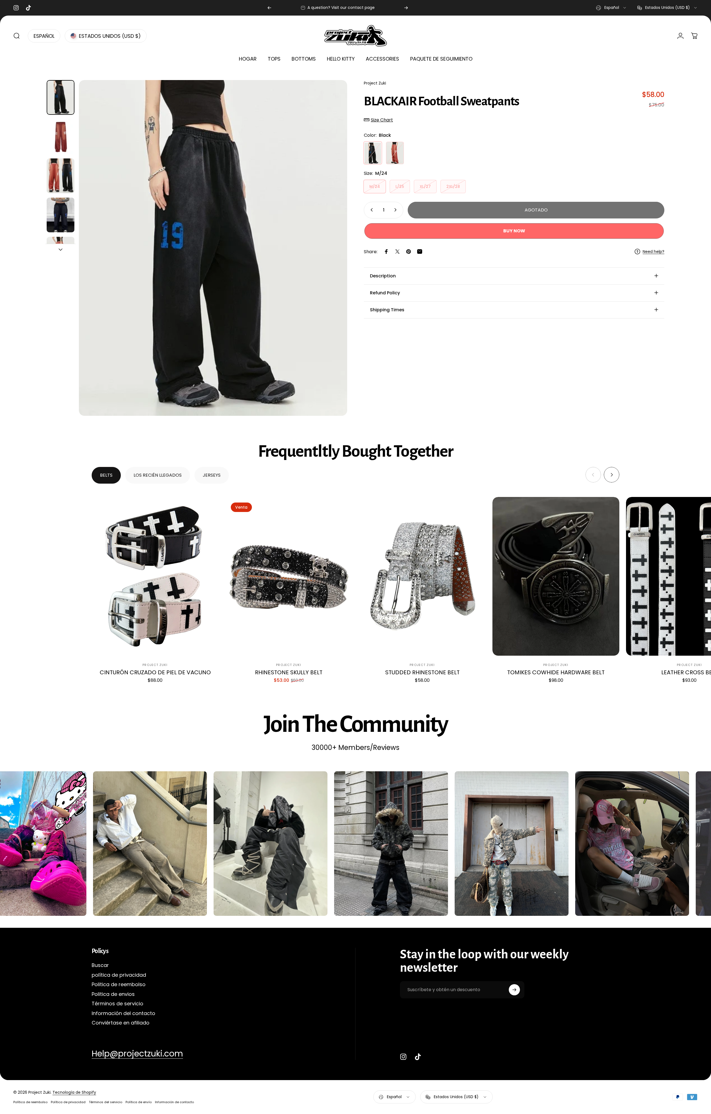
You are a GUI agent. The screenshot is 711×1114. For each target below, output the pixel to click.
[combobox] (611, 8)
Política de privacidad (68, 1102)
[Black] (373, 153)
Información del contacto (123, 1013)
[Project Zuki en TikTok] (417, 1056)
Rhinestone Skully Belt (288, 672)
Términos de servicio (117, 1004)
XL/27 (425, 186)
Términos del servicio (105, 1102)
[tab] (106, 475)
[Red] (395, 153)
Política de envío (139, 1102)
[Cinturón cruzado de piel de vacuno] (155, 576)
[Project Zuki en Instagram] (403, 1056)
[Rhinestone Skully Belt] (288, 576)
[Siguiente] (406, 8)
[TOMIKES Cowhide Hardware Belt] (555, 576)
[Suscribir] (514, 989)
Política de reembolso (30, 1102)
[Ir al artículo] (60, 97)
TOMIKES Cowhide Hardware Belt (556, 672)
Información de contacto (174, 1102)
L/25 (399, 186)
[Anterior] (269, 8)
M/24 (374, 186)
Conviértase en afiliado (120, 1023)
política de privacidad (119, 975)
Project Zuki (375, 83)
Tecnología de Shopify (74, 1092)
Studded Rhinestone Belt (422, 672)
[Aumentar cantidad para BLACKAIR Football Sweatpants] (396, 210)
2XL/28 (453, 186)
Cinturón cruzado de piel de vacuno (155, 672)
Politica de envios (113, 994)
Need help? (653, 251)
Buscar (100, 965)
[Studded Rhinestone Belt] (422, 576)
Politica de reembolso (119, 984)
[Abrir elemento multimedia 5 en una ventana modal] (213, 248)
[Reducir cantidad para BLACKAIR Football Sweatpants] (370, 210)
